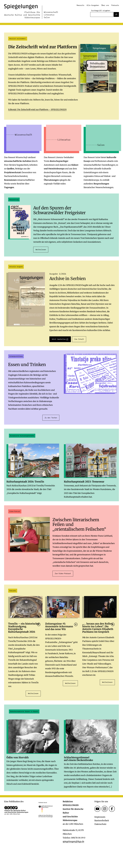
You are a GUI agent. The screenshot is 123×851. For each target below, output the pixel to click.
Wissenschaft (51, 12)
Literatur (49, 15)
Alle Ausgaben (93, 5)
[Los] (116, 14)
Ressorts (80, 5)
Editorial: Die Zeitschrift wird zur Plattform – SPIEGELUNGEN (37, 109)
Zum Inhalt (79, 339)
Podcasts (115, 5)
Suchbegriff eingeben (100, 10)
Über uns (105, 5)
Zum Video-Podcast (63, 573)
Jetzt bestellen (59, 339)
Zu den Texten (51, 418)
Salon (47, 17)
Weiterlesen (41, 249)
